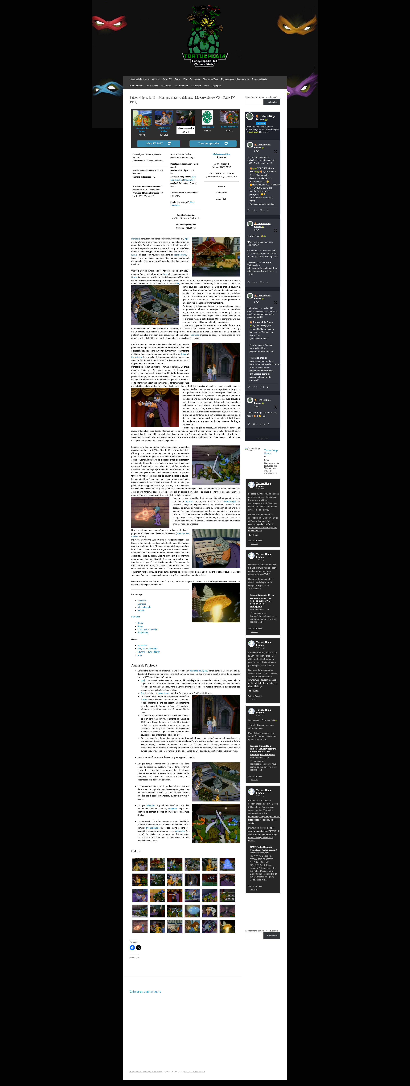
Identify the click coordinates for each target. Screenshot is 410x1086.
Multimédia (166, 85)
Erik (177, 283)
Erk (144, 648)
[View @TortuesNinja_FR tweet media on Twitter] (264, 416)
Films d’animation (191, 79)
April (187, 239)
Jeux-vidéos (152, 85)
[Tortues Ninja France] (253, 449)
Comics (155, 79)
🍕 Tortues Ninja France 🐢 (262, 146)
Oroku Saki (143, 629)
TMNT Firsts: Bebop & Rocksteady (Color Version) (263, 848)
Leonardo (195, 335)
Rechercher (272, 101)
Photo (255, 534)
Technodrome (180, 255)
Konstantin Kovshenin (194, 1071)
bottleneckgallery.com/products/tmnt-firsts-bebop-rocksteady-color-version (265, 819)
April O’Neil (143, 645)
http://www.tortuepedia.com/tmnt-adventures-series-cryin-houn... (262, 269)
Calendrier (196, 85)
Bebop (183, 354)
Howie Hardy (163, 693)
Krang (134, 255)
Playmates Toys (210, 79)
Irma (165, 274)
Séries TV (167, 79)
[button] (140, 865)
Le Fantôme (152, 648)
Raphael (189, 501)
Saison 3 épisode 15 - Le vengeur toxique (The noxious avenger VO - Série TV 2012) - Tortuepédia (262, 600)
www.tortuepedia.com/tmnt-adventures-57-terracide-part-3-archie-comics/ (262, 527)
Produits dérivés (259, 79)
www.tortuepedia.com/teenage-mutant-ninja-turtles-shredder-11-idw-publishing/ (263, 683)
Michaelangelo (230, 501)
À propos (216, 85)
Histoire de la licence (139, 79)
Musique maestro (186, 128)
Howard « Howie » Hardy (149, 652)
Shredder (153, 629)
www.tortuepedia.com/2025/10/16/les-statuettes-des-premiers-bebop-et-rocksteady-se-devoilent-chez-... (265, 835)
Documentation (181, 85)
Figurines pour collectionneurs (235, 79)
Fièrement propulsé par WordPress (146, 1071)
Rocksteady (136, 357)
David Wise (189, 180)
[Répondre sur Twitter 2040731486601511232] (249, 424)
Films (177, 79)
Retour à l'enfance (229, 127)
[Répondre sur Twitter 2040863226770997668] (249, 283)
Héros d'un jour (207, 127)
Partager (254, 543)
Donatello (135, 239)
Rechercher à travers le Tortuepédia (261, 96)
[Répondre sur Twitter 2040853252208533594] (249, 387)
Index (206, 85)
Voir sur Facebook (255, 540)
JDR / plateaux (137, 85)
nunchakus (180, 831)
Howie (134, 277)
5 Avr (256, 150)
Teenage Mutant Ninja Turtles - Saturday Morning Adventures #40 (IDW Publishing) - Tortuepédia (263, 750)
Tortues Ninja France (263, 485)
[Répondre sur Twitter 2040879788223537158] (249, 210)
